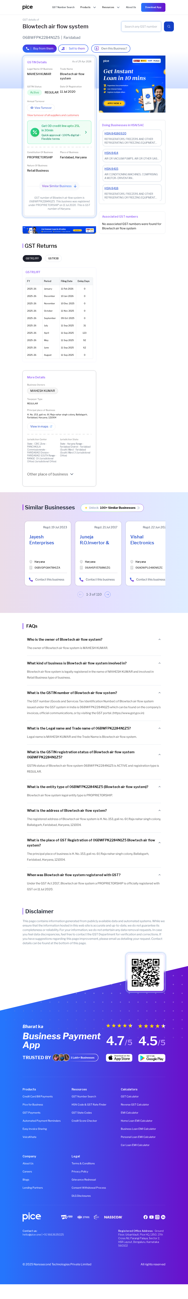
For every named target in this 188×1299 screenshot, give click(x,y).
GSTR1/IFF (32, 258)
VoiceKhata (29, 1136)
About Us (28, 1163)
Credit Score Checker (84, 1120)
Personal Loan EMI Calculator (138, 1136)
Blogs (26, 1179)
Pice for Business (33, 1104)
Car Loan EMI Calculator (135, 1145)
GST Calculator (130, 1096)
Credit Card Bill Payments (38, 1096)
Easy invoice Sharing (35, 1128)
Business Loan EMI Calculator (138, 1128)
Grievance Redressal (84, 1179)
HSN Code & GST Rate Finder (89, 1104)
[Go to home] (37, 7)
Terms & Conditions (83, 1163)
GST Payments (31, 1112)
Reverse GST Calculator (135, 1104)
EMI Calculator (129, 1112)
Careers (27, 1171)
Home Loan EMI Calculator (136, 1120)
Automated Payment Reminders (42, 1120)
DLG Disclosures (81, 1195)
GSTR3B (53, 258)
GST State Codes (82, 1112)
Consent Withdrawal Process (89, 1187)
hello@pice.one (32, 1234)
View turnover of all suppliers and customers (53, 115)
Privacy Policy (80, 1171)
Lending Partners (33, 1187)
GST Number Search (84, 1096)
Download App (153, 7)
